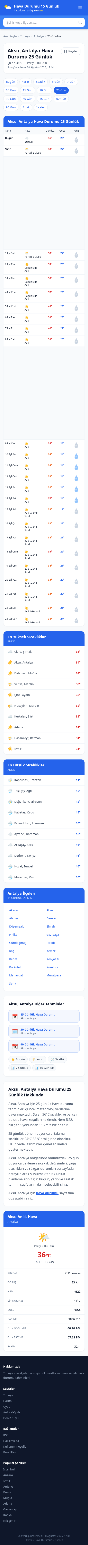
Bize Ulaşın (10, 1452)
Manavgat (16, 975)
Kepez (13, 959)
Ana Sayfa (10, 36)
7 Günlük (19, 1068)
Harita (7, 1401)
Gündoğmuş (17, 943)
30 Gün (11, 99)
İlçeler (40, 107)
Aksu (49, 910)
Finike (13, 934)
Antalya (39, 36)
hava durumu (47, 1193)
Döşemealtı (17, 926)
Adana (7, 1503)
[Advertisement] (44, 203)
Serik (12, 983)
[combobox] (44, 22)
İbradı (50, 943)
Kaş (11, 951)
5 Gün (56, 82)
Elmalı (50, 926)
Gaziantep (10, 1509)
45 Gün (44, 99)
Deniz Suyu (11, 1418)
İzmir (6, 1481)
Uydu (6, 1407)
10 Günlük (44, 1068)
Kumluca (52, 967)
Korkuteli (15, 967)
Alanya (13, 918)
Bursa (7, 1492)
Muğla (7, 1498)
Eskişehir (9, 1521)
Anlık (26, 107)
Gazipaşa (52, 934)
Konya (7, 1515)
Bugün (10, 82)
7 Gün (71, 82)
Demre (51, 918)
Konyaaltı (52, 959)
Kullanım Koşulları (15, 1446)
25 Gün (61, 90)
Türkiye (25, 36)
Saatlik (40, 82)
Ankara (8, 1475)
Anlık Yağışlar (12, 1412)
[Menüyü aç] (80, 7)
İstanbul (9, 1469)
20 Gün (44, 90)
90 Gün (11, 107)
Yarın (25, 82)
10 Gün (11, 90)
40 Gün (28, 99)
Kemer (50, 951)
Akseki (13, 910)
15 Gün (28, 90)
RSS (5, 1435)
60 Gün (61, 99)
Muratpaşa (53, 975)
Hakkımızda (11, 1441)
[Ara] (80, 22)
